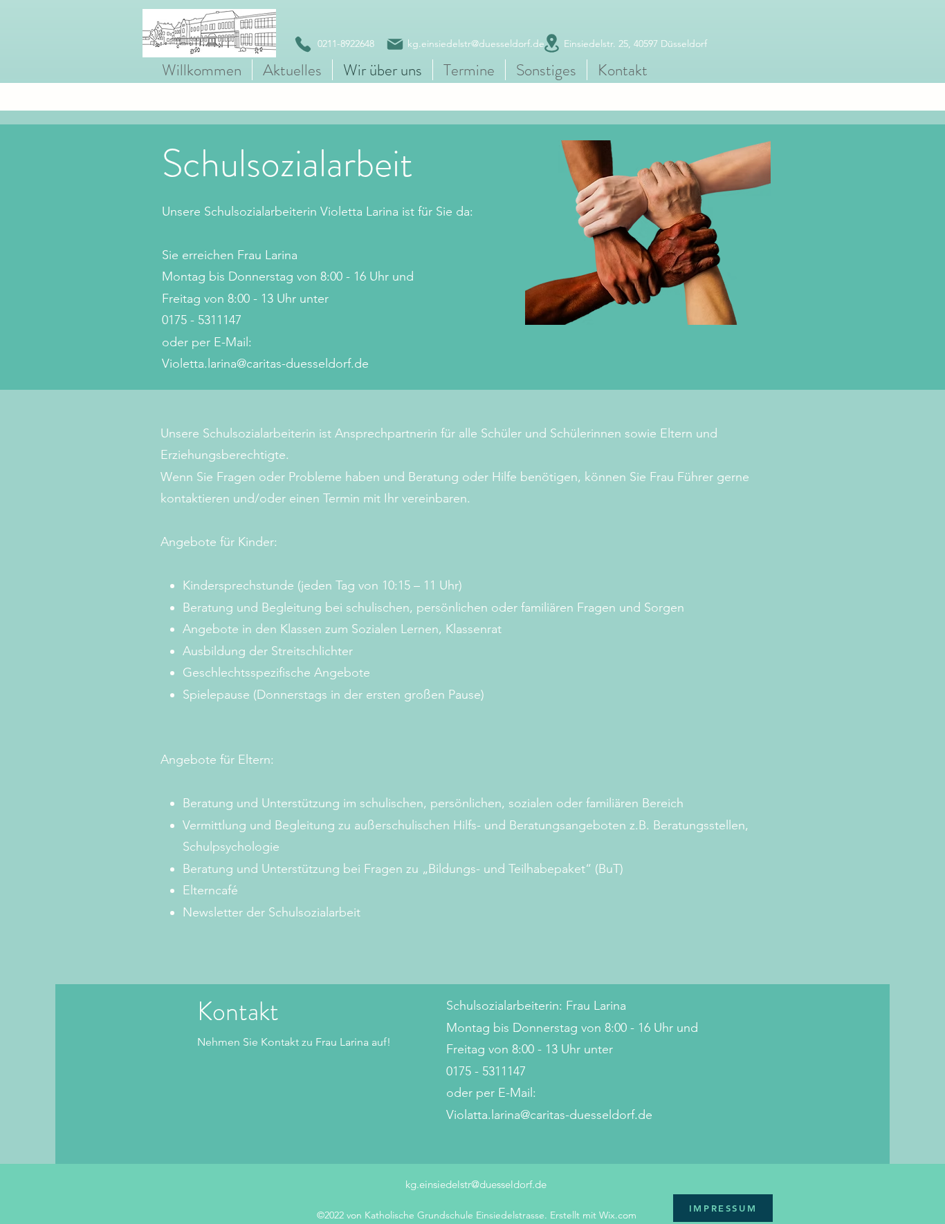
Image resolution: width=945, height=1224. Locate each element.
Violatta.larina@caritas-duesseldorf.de (549, 1114)
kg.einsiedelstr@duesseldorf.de (476, 1184)
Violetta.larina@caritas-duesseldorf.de (265, 363)
